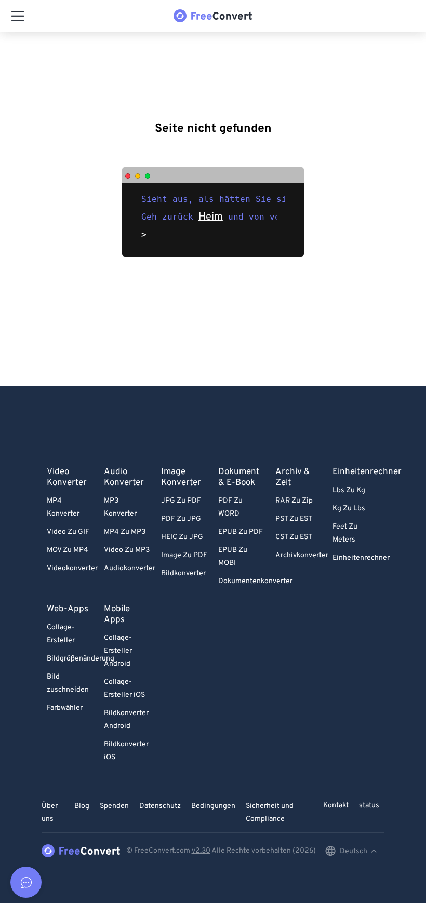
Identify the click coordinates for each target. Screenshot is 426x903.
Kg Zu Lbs (348, 508)
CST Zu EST (293, 537)
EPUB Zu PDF (240, 532)
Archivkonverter (301, 555)
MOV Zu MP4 (67, 550)
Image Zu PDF (184, 555)
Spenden (114, 806)
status (369, 805)
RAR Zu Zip (294, 500)
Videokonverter (72, 568)
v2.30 (201, 850)
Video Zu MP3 (127, 550)
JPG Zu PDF (181, 500)
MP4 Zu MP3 (124, 532)
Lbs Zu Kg (348, 490)
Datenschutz (160, 806)
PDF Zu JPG (181, 519)
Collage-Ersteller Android (118, 651)
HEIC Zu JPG (182, 537)
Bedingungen (213, 806)
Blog (81, 806)
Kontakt (336, 805)
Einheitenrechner (361, 558)
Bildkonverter (183, 573)
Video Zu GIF (68, 532)
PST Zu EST (293, 519)
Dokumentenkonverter (255, 581)
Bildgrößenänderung (80, 658)
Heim (210, 217)
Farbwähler (65, 708)
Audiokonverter (129, 568)
